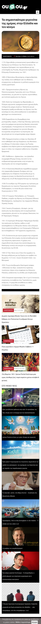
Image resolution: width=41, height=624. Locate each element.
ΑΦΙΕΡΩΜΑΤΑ (7, 56)
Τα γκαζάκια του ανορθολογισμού (12, 548)
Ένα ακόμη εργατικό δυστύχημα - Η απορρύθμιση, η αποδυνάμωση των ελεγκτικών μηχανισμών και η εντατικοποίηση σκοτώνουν (18, 576)
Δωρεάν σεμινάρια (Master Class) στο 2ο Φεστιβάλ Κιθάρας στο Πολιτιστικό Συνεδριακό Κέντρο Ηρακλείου (19, 319)
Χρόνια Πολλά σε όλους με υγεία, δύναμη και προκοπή (19, 437)
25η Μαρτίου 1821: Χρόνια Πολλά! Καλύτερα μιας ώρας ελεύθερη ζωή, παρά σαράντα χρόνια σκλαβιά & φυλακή (20, 377)
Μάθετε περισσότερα (23, 622)
